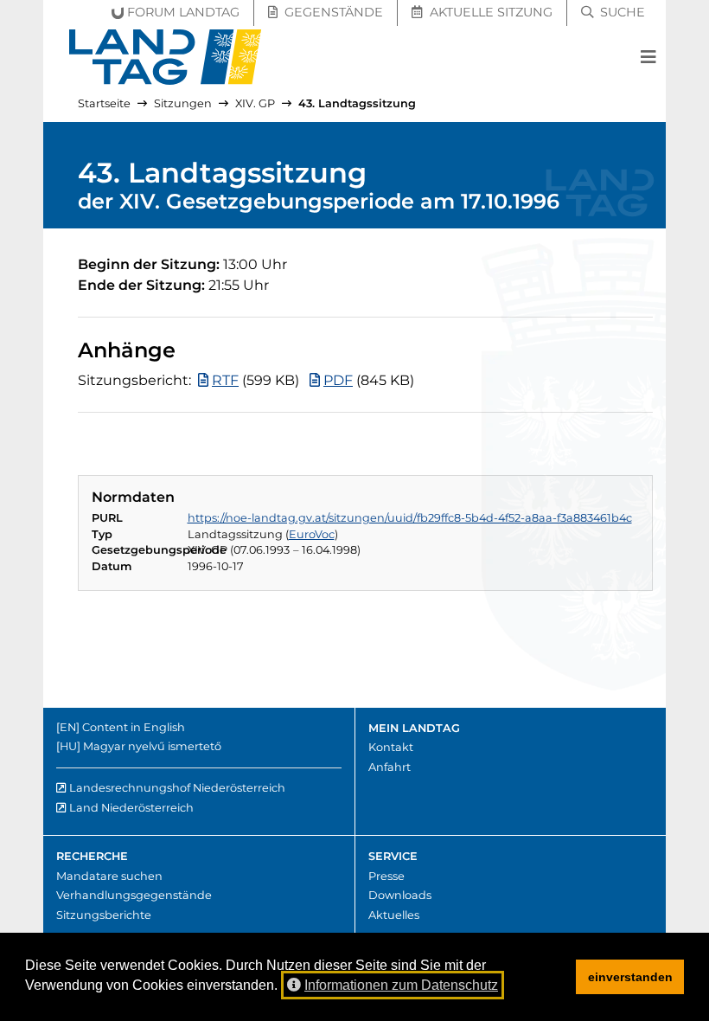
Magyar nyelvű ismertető (152, 746)
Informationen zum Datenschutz (401, 985)
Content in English (133, 727)
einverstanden (630, 977)
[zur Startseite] (165, 57)
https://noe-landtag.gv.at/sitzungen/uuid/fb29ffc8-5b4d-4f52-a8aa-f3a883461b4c (410, 517)
